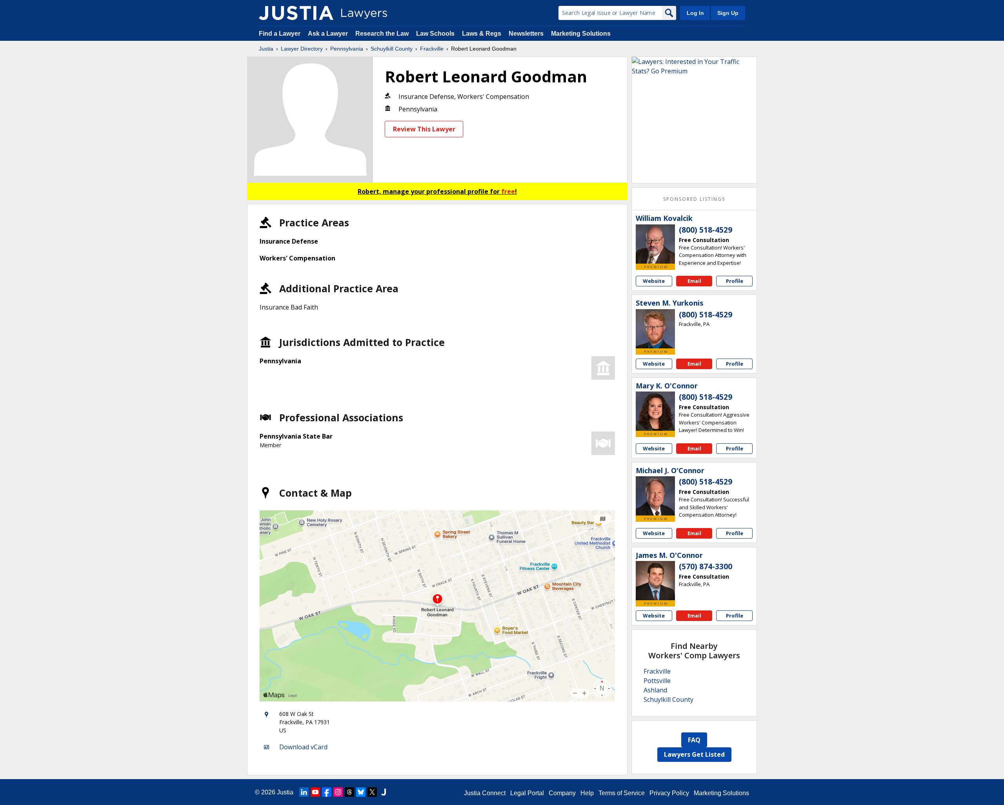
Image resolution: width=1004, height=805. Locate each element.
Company (562, 793)
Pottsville (657, 680)
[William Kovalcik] (655, 244)
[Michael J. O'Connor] (655, 495)
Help (587, 793)
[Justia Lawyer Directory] (296, 13)
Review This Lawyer (424, 129)
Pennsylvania (346, 49)
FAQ (694, 740)
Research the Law (382, 33)
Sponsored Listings (694, 199)
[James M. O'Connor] (655, 580)
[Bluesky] (361, 792)
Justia (266, 49)
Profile (734, 280)
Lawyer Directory (302, 49)
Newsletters (526, 33)
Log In (695, 13)
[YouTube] (315, 792)
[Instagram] (338, 792)
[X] (372, 792)
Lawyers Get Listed (694, 754)
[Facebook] (326, 792)
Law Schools (435, 33)
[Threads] (349, 792)
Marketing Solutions (581, 33)
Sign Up (727, 13)
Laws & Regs (481, 33)
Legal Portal (527, 793)
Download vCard (303, 747)
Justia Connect (485, 793)
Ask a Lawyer (328, 33)
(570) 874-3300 (705, 566)
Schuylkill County (392, 49)
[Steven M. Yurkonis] (655, 328)
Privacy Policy (669, 793)
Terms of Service (621, 793)
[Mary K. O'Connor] (655, 411)
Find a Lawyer (279, 33)
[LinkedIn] (304, 792)
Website (654, 280)
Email (694, 280)
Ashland (655, 690)
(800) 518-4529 (705, 230)
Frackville (432, 49)
